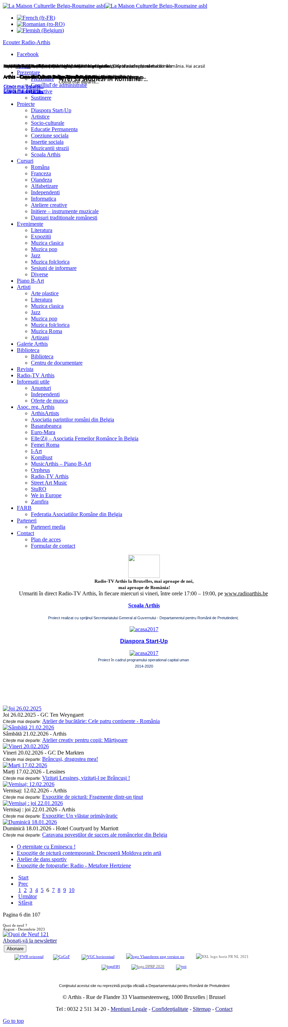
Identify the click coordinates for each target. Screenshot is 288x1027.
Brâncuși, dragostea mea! (70, 759)
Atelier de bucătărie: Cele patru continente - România (101, 721)
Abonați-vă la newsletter (30, 941)
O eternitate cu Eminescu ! (46, 847)
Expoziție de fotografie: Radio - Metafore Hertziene (74, 866)
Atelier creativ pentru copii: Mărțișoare (84, 740)
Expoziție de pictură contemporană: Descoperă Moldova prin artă (89, 853)
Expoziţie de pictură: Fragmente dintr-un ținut (92, 797)
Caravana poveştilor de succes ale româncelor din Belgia (104, 835)
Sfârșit (25, 903)
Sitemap (202, 1009)
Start (23, 877)
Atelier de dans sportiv (42, 859)
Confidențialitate (170, 1009)
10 (71, 890)
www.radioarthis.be (246, 593)
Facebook (28, 54)
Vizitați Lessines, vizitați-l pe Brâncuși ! (86, 778)
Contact (224, 1009)
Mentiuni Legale (129, 1009)
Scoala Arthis (144, 605)
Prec (23, 884)
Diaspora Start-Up (144, 641)
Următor (27, 896)
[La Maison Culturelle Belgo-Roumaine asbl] (105, 6)
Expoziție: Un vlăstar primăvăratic (80, 816)
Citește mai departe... (24, 91)
